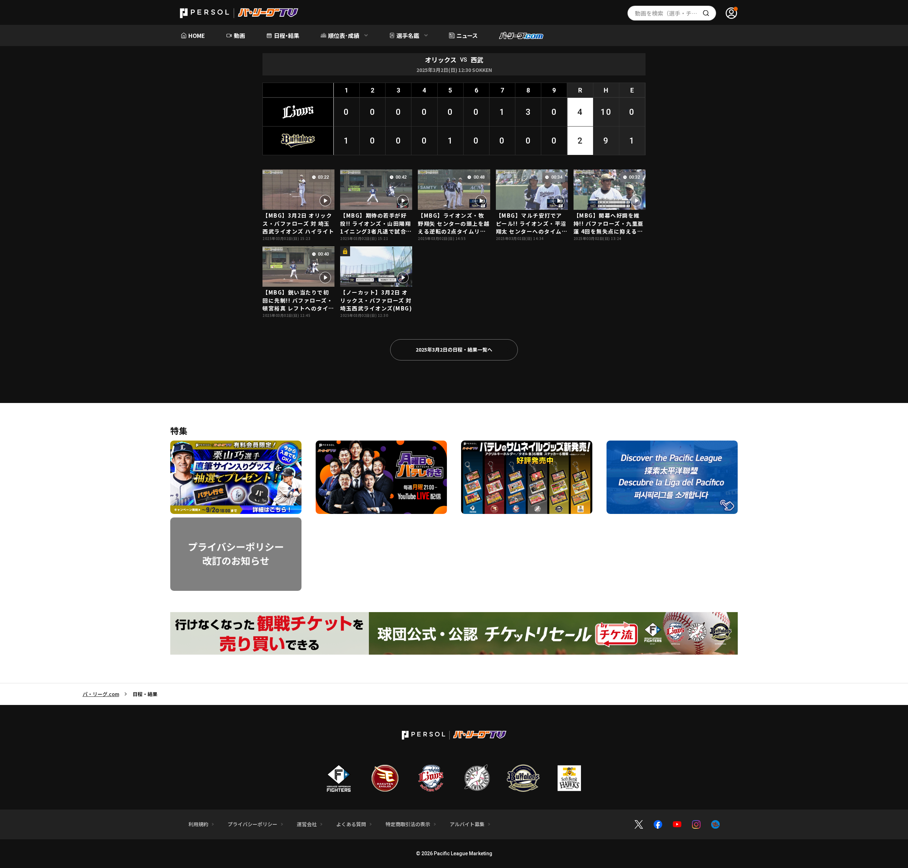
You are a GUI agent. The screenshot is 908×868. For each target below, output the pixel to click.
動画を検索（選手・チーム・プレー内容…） (675, 13)
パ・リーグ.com (101, 694)
